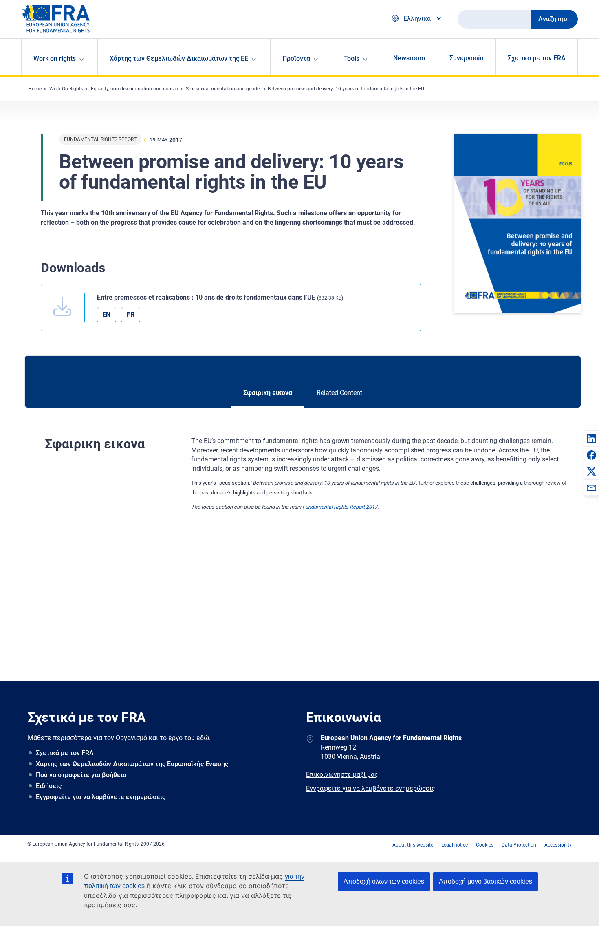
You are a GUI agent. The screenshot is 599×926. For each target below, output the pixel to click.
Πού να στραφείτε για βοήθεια (81, 775)
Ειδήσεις (49, 786)
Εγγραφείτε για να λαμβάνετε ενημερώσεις (100, 797)
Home (35, 89)
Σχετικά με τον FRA (65, 753)
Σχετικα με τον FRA (537, 58)
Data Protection (519, 845)
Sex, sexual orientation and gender (223, 89)
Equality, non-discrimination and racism (134, 89)
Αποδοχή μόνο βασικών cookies (485, 881)
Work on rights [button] (54, 58)
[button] (591, 438)
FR (130, 314)
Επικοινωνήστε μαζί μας (342, 774)
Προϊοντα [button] (296, 58)
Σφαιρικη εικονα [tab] (267, 393)
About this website (412, 845)
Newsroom (409, 58)
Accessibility (558, 845)
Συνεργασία (466, 58)
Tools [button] (351, 58)
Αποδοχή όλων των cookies (384, 881)
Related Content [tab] (339, 393)
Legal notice (454, 845)
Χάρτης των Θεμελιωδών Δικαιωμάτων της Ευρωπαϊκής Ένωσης (132, 764)
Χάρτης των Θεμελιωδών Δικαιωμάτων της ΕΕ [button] (179, 58)
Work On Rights (66, 89)
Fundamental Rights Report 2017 (339, 507)
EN (106, 314)
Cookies (484, 845)
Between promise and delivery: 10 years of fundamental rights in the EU (346, 89)
